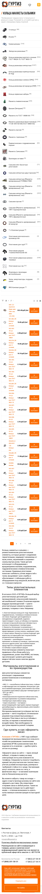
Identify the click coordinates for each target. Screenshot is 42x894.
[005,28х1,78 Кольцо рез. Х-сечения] (4, 519)
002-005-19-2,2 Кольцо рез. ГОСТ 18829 (12, 333)
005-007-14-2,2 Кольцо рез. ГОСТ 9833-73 (12, 473)
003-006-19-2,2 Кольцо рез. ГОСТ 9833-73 (12, 376)
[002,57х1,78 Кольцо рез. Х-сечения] (4, 344)
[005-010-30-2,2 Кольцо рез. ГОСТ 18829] (4, 509)
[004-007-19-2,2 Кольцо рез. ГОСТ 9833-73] (4, 409)
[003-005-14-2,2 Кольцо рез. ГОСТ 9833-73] (4, 364)
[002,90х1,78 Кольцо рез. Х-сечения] (4, 353)
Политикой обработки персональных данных (20, 875)
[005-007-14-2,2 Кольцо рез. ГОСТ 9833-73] (4, 473)
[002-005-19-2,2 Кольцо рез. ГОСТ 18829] (4, 333)
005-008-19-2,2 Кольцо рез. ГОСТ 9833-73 (12, 485)
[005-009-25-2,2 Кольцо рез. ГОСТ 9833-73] (4, 497)
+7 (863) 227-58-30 (33, 859)
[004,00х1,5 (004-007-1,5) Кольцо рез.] (4, 445)
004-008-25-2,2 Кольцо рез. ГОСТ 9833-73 (12, 421)
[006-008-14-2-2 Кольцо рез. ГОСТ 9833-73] (4, 530)
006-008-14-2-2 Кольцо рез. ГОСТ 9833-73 (12, 530)
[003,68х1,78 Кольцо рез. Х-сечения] (4, 387)
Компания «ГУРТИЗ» (10, 737)
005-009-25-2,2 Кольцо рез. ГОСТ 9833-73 (12, 497)
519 (29, 543)
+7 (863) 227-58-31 (33, 862)
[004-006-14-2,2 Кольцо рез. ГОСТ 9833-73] (4, 398)
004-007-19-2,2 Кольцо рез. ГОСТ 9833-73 (12, 410)
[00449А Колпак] (4, 464)
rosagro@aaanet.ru (9, 839)
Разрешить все (21, 881)
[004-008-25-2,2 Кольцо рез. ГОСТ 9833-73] (4, 421)
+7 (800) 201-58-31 (10, 861)
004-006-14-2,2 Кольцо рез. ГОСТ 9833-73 (12, 398)
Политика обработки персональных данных (20, 842)
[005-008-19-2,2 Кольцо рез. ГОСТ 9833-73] (4, 485)
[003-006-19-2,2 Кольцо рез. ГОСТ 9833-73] (4, 376)
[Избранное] (29, 5)
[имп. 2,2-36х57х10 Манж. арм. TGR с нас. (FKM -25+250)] (4, 310)
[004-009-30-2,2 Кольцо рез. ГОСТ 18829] (4, 433)
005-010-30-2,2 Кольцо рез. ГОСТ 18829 (12, 509)
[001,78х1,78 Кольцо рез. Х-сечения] (4, 322)
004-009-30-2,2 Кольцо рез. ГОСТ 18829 (12, 433)
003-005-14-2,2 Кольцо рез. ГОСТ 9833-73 (12, 364)
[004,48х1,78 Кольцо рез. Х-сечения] (4, 456)
